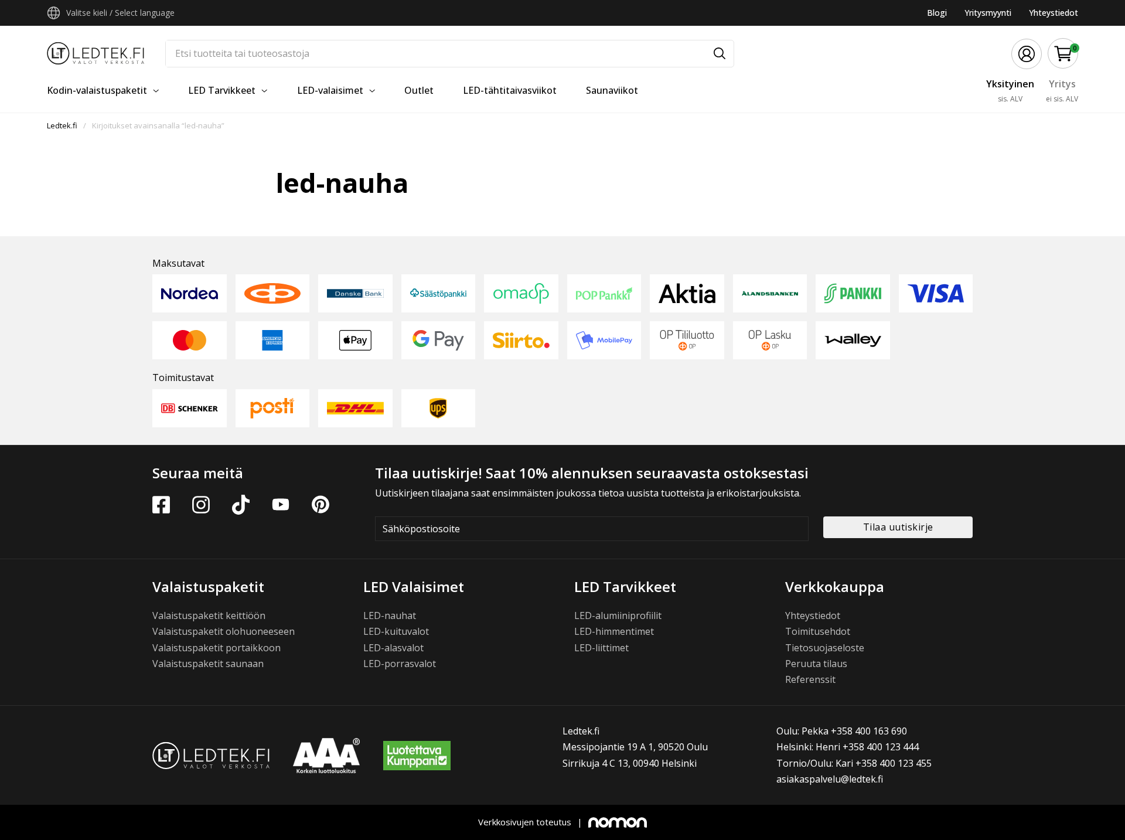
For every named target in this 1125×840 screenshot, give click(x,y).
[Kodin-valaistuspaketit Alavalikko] (156, 91)
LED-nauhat (389, 615)
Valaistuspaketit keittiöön (208, 615)
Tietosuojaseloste (824, 647)
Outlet (419, 90)
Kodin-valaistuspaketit (97, 90)
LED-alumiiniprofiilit (618, 615)
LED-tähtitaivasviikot (510, 90)
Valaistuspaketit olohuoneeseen (223, 631)
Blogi (937, 12)
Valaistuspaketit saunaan (208, 663)
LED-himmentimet (614, 631)
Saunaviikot (612, 90)
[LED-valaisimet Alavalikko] (372, 91)
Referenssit (810, 679)
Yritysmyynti (987, 12)
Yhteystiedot (1053, 12)
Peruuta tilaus (816, 663)
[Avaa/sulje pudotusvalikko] (53, 13)
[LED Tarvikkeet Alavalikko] (264, 91)
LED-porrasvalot (399, 663)
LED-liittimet (601, 647)
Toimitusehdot (817, 631)
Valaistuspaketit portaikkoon (216, 647)
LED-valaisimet (330, 90)
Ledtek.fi (62, 125)
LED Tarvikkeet (221, 90)
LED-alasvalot (393, 647)
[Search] (719, 53)
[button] (1063, 53)
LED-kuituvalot (396, 631)
